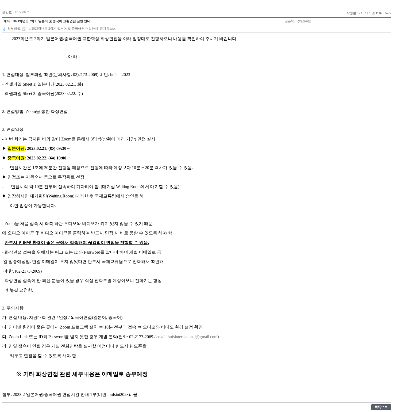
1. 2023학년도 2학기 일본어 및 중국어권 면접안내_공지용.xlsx (71, 28)
